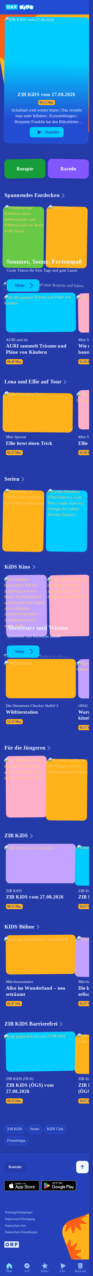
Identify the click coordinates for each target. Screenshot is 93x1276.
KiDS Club (55, 1129)
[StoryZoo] (68, 788)
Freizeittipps (16, 1141)
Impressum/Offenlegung (20, 1219)
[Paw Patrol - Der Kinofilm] (68, 607)
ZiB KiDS (14, 1129)
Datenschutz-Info (15, 1225)
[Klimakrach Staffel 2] (24, 235)
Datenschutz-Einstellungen (21, 1232)
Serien (34, 1129)
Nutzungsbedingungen (19, 1212)
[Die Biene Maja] (24, 519)
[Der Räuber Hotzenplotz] (24, 607)
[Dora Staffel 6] (24, 788)
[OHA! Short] (68, 235)
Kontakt (15, 1167)
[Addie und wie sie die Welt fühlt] (68, 519)
